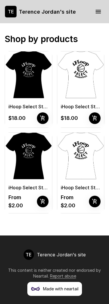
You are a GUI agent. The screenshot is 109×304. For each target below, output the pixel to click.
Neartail (40, 276)
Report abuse (63, 276)
